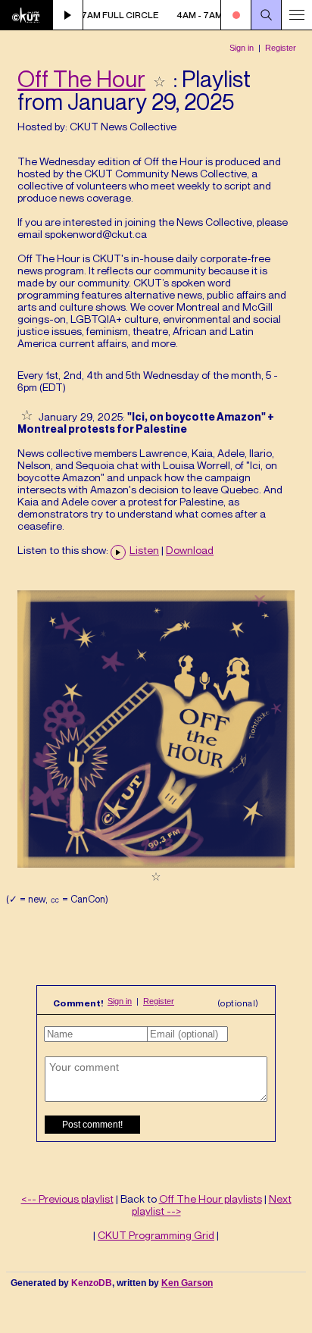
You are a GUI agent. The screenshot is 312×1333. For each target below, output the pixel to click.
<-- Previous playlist (67, 1198)
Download (190, 550)
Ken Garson (187, 1283)
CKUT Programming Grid (156, 1234)
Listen (144, 550)
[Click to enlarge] (156, 863)
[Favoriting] (159, 78)
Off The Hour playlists (210, 1198)
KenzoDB (91, 1283)
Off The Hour (81, 78)
